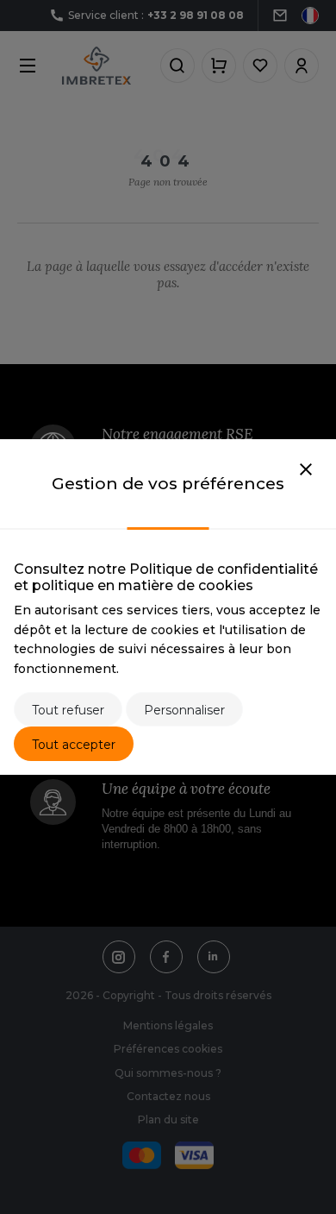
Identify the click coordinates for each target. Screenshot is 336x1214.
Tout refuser (68, 710)
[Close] (306, 470)
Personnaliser (184, 710)
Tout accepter (73, 744)
